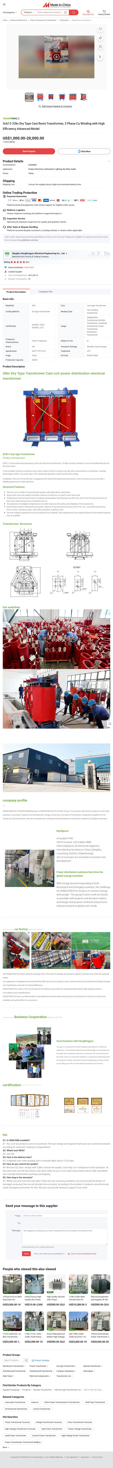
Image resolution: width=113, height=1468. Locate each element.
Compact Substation (66, 1371)
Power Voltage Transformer (80, 1428)
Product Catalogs (41, 1360)
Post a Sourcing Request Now (82, 1253)
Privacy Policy (97, 1457)
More (5, 1447)
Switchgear (88, 1371)
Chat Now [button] (86, 151)
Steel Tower (8, 1376)
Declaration (85, 1457)
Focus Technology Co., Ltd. (38, 1457)
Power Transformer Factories (17, 1422)
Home (5, 20)
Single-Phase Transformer (81, 20)
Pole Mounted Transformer (14, 1371)
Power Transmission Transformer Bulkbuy (23, 1442)
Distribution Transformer (13, 1366)
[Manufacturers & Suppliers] (56, 4)
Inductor (35, 1402)
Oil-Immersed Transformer (16, 1409)
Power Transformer (38, 1366)
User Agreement (72, 1457)
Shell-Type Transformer (95, 1402)
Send (26, 1253)
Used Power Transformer (15, 1435)
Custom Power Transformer (44, 1435)
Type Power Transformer (51, 1428)
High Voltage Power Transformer (75, 1435)
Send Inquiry (29, 151)
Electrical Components (39, 1376)
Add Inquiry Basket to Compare (57, 106)
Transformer (64, 20)
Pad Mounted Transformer (41, 1371)
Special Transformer (91, 1366)
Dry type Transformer (66, 1366)
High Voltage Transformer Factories (20, 1428)
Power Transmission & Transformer (43, 20)
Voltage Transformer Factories (49, 1422)
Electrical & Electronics (18, 20)
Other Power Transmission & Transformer (62, 1402)
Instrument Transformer (15, 1402)
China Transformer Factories (80, 1422)
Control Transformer (41, 1409)
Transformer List (64, 1376)
